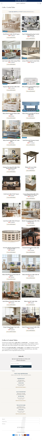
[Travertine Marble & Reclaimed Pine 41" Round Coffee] (11, 237)
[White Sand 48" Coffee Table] (31, 290)
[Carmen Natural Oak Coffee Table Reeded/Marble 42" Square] (31, 183)
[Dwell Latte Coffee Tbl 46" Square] (11, 183)
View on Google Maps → (21, 387)
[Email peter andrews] (24, 428)
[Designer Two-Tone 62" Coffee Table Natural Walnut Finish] (11, 156)
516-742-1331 (21, 409)
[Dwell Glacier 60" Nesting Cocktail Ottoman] (31, 129)
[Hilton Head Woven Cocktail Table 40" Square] (11, 263)
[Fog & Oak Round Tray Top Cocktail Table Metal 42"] (31, 23)
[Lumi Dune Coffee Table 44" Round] (11, 210)
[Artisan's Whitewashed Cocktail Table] (31, 50)
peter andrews (22, 432)
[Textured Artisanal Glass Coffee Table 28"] (31, 237)
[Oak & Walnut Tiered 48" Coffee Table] (11, 290)
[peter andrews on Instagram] (22, 428)
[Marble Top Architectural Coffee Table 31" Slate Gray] (31, 210)
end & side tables (12, 347)
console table (20, 347)
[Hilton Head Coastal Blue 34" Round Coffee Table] (31, 102)
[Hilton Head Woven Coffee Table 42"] (31, 263)
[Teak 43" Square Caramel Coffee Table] (31, 316)
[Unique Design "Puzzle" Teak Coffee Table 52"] (11, 316)
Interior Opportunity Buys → (28, 11)
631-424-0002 (21, 396)
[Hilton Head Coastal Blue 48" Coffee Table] (11, 129)
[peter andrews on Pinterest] (20, 428)
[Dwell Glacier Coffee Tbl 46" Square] (11, 23)
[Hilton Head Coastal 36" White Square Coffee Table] (31, 76)
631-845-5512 (21, 383)
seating (28, 347)
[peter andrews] (21, 3)
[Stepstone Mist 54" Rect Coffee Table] (11, 76)
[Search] (37, 3)
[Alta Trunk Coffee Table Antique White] (11, 50)
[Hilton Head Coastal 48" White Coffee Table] (11, 102)
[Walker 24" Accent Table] (31, 156)
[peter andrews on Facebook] (18, 428)
